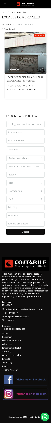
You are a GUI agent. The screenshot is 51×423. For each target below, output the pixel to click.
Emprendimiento (9, 348)
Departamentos (9, 340)
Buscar (25, 231)
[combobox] (29, 24)
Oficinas (5, 362)
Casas (5, 333)
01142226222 (11, 313)
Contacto (6, 326)
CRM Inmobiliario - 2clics (33, 417)
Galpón (5, 351)
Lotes (4, 359)
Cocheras (6, 337)
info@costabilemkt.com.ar (17, 316)
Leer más (6, 302)
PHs (4, 366)
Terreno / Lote (9, 370)
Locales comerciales (11, 355)
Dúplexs (5, 344)
